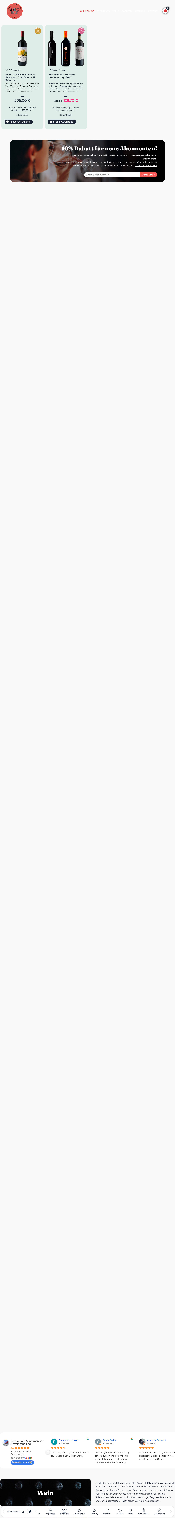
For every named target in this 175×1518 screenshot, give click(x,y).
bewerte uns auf (21, 1465)
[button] (169, 1510)
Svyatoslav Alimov (69, 1443)
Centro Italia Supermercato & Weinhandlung (27, 1445)
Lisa (105, 1443)
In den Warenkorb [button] (27, 125)
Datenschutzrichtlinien (146, 168)
